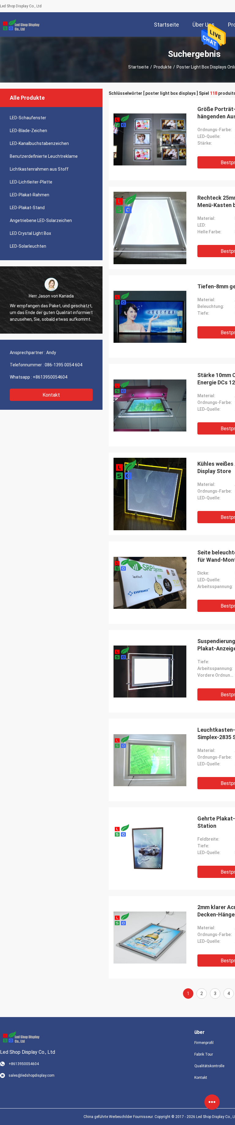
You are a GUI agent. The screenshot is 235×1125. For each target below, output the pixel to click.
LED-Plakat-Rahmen (29, 194)
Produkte (163, 67)
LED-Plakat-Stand (27, 207)
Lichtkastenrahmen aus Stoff (39, 169)
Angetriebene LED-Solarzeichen (41, 220)
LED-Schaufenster (28, 117)
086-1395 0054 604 (63, 364)
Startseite (138, 67)
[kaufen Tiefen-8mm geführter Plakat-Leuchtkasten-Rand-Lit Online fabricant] (150, 316)
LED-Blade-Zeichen (28, 130)
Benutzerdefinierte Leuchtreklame (44, 156)
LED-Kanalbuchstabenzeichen (39, 143)
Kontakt (51, 395)
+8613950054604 (50, 377)
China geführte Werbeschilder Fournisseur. (119, 1117)
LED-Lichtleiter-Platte (31, 181)
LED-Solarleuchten (28, 246)
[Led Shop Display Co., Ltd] (20, 24)
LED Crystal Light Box (30, 233)
